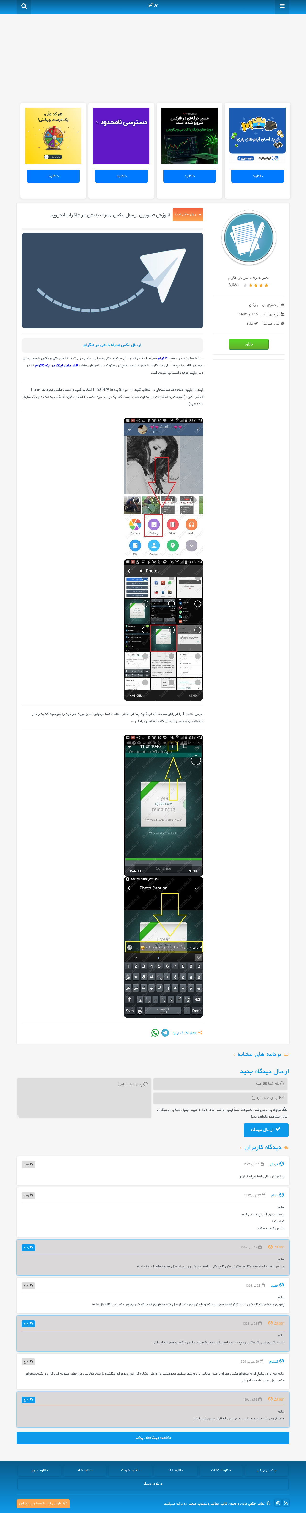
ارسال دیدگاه (263, 1129)
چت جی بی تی (266, 1471)
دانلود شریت (130, 1471)
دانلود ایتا (176, 1471)
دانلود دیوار (39, 1471)
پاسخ (27, 1164)
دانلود (257, 176)
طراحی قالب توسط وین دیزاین (40, 1504)
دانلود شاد (85, 1471)
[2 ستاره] (261, 285)
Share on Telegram (165, 1033)
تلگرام (162, 358)
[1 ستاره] (266, 285)
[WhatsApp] (155, 1033)
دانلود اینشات (221, 1471)
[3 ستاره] (255, 285)
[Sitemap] (286, 1502)
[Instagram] (278, 1502)
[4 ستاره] (250, 285)
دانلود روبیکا (153, 1484)
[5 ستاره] (245, 285)
